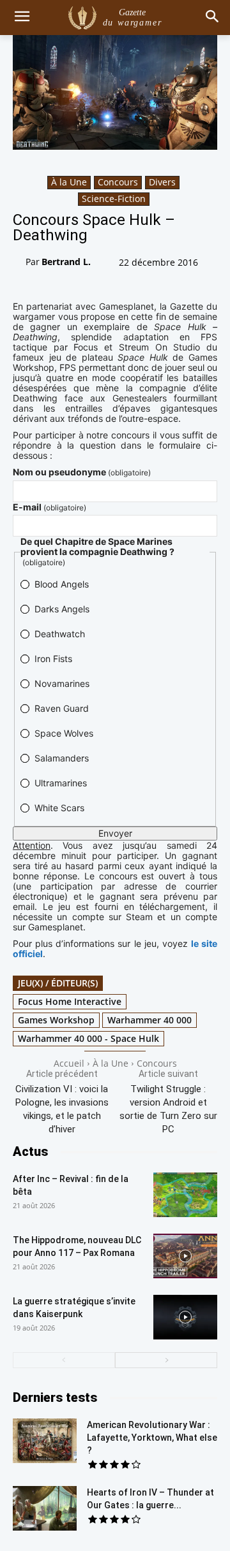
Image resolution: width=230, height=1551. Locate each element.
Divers (162, 182)
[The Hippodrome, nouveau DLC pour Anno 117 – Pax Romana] (185, 1256)
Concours (118, 182)
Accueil (69, 1063)
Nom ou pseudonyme (82, 472)
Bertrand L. (66, 262)
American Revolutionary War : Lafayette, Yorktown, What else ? (152, 1437)
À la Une (69, 182)
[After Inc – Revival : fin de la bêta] (185, 1194)
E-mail (49, 507)
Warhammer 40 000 (149, 1020)
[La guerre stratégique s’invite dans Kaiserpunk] (185, 1317)
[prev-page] (64, 1360)
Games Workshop (56, 1020)
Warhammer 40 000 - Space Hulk (88, 1038)
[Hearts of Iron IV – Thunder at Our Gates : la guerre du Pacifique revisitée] (45, 1508)
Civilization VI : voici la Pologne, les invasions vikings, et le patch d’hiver (62, 1109)
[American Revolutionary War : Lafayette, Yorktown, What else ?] (45, 1440)
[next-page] (166, 1360)
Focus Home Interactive (69, 1001)
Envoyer (115, 833)
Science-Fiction (114, 198)
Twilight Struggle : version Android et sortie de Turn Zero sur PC (168, 1109)
